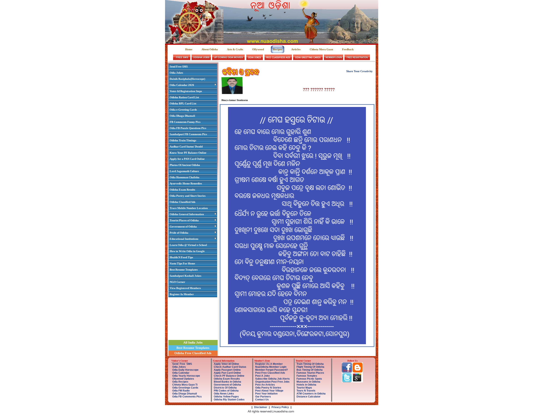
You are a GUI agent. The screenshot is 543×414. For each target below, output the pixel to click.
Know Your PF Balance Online (188, 152)
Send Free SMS (179, 66)
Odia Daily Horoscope (185, 369)
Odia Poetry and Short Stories (188, 195)
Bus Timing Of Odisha (310, 369)
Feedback (348, 49)
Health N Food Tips (181, 257)
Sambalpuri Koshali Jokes (185, 275)
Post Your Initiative (266, 393)
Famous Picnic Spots (309, 378)
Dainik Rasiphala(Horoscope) (187, 78)
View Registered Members (185, 288)
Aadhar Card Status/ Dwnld (186, 146)
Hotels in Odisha (306, 384)
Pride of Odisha (179, 232)
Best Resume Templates (184, 269)
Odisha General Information (187, 214)
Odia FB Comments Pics (187, 396)
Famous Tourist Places (310, 372)
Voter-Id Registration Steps (186, 91)
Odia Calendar (180, 372)
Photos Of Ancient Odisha (185, 165)
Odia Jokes (176, 72)
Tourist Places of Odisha (184, 220)
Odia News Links (224, 393)
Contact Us (262, 399)
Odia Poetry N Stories (268, 387)
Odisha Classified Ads (182, 201)
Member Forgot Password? (271, 369)
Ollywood (258, 49)
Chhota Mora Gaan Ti (184, 384)
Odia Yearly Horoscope (186, 375)
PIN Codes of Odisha (226, 390)
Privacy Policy (280, 407)
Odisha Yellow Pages (226, 396)
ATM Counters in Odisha (311, 393)
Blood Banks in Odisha (227, 381)
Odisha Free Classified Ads (192, 353)
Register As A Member (269, 363)
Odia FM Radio (181, 390)
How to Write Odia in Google (187, 251)
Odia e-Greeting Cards (183, 109)
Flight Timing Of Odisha (310, 366)
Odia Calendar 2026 (182, 85)
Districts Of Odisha (225, 387)
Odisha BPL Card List (183, 103)
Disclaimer (260, 407)
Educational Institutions (184, 238)
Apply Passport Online (227, 369)
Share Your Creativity (359, 71)
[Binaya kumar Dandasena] (232, 93)
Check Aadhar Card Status (230, 366)
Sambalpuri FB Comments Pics (188, 134)
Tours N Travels (306, 390)
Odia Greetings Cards (185, 387)
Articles (296, 49)
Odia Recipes (180, 381)
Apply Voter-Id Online (226, 363)
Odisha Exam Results (182, 189)
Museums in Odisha (308, 381)
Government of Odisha (183, 226)
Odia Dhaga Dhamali (182, 115)
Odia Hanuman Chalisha (184, 177)
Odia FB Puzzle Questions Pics (188, 128)
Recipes (277, 49)
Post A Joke (262, 375)
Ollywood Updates (183, 378)
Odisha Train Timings (183, 140)
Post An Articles (265, 384)
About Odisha (210, 49)
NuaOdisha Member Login (270, 366)
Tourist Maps (304, 387)
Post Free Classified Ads (270, 372)
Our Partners (263, 396)
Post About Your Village (269, 390)
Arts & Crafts (235, 49)
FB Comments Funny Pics (185, 121)
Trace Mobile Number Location (189, 208)
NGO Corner (177, 281)
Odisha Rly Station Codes (229, 399)
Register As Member (182, 294)
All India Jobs (193, 342)
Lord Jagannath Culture (184, 171)
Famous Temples (307, 375)
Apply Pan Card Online (227, 372)
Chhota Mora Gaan (321, 49)
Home (189, 49)
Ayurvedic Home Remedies (186, 183)
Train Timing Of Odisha (310, 363)
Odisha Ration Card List (184, 97)
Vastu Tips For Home (182, 263)
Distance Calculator (308, 396)
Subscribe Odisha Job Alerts (272, 378)
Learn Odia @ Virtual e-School (188, 245)
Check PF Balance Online (229, 375)
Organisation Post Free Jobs (272, 381)
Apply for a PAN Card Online (187, 158)
